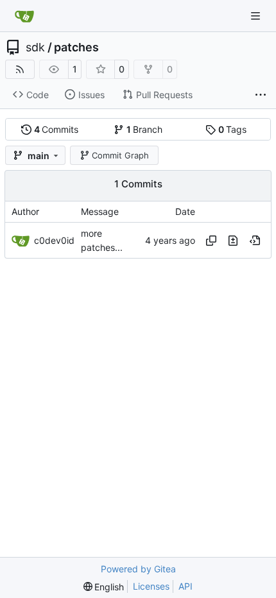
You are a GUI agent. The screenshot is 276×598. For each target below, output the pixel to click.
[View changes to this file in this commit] (233, 240)
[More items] (260, 94)
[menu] (104, 586)
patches (76, 47)
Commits (56, 129)
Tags (232, 129)
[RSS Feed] (20, 69)
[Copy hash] (211, 240)
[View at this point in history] (254, 240)
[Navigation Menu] (257, 15)
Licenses (151, 586)
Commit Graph (120, 155)
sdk (35, 47)
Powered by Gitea (138, 568)
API (185, 586)
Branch (144, 129)
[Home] (24, 16)
